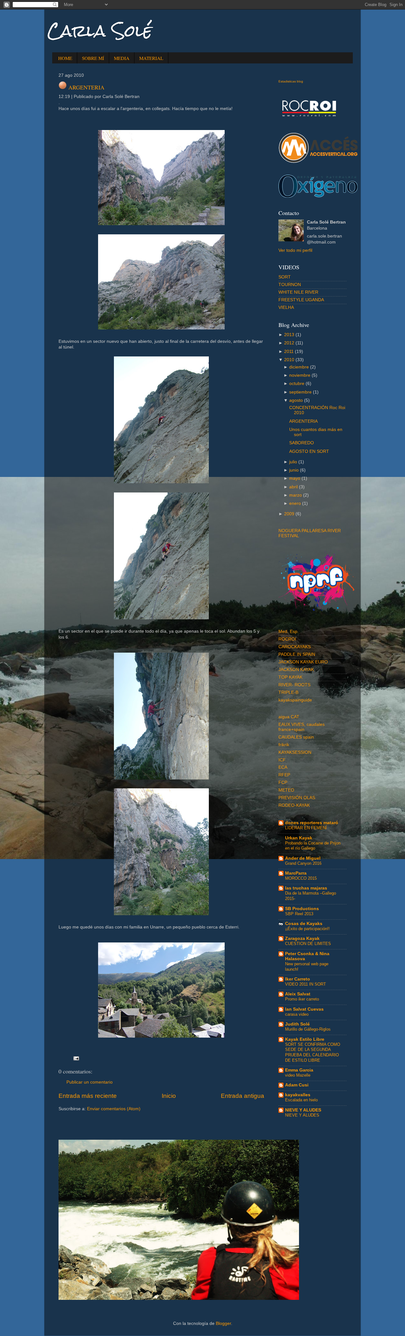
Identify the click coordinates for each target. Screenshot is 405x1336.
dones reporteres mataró (311, 822)
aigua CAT (288, 716)
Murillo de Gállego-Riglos (308, 1029)
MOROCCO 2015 (301, 878)
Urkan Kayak (298, 838)
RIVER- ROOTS (294, 684)
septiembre (300, 392)
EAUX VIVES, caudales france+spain (301, 727)
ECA (282, 767)
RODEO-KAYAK (294, 805)
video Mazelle (297, 1075)
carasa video (296, 1014)
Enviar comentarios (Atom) (113, 1108)
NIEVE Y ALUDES (303, 1110)
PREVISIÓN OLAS (296, 797)
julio (293, 461)
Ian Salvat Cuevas (304, 1009)
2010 (289, 359)
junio (294, 470)
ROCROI (287, 639)
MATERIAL (151, 58)
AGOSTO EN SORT (309, 451)
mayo (294, 478)
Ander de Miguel (303, 858)
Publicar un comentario (89, 1082)
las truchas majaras (306, 888)
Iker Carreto (297, 979)
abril (293, 487)
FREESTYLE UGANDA (301, 299)
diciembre (299, 367)
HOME (65, 58)
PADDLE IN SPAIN (296, 654)
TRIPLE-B (288, 692)
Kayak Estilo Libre (304, 1039)
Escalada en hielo (301, 1100)
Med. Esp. (288, 631)
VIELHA (286, 307)
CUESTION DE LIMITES (308, 943)
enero (295, 503)
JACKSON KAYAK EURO (303, 662)
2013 (289, 334)
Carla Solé (99, 31)
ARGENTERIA (86, 87)
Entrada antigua (242, 1095)
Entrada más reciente (88, 1095)
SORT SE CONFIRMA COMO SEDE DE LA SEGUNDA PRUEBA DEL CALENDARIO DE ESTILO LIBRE (312, 1052)
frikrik (283, 744)
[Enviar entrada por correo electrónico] (75, 1058)
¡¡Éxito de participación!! (307, 928)
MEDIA (121, 58)
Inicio (169, 1095)
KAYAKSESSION (294, 752)
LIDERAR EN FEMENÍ (306, 827)
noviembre (299, 375)
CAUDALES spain (296, 737)
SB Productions (302, 908)
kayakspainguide (295, 700)
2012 (289, 343)
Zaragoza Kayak (302, 938)
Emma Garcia (299, 1070)
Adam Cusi (296, 1085)
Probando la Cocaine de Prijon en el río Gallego (312, 846)
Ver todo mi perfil (295, 250)
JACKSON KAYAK (296, 669)
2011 (289, 351)
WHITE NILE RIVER (298, 292)
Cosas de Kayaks (303, 923)
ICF (282, 760)
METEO (286, 790)
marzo (295, 495)
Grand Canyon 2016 (303, 863)
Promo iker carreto (302, 999)
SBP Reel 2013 (299, 913)
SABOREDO (301, 442)
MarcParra (296, 873)
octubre (296, 383)
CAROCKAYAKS (294, 646)
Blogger (223, 1323)
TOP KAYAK (290, 677)
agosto (296, 400)
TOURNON (289, 284)
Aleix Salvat (297, 994)
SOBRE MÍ (93, 58)
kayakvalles (297, 1094)
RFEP (284, 774)
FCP (282, 782)
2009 (289, 514)
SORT (284, 277)
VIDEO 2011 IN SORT (305, 984)
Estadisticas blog (290, 81)
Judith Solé (297, 1024)
